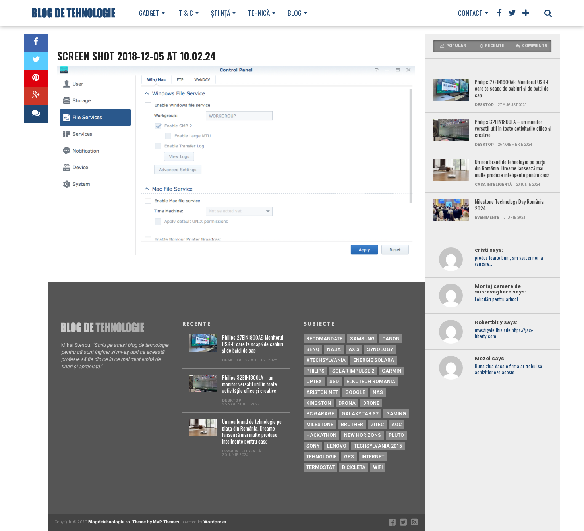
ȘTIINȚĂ (220, 13)
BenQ (312, 349)
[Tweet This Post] (36, 61)
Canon (391, 339)
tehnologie (321, 457)
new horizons (362, 435)
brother (352, 424)
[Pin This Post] (36, 78)
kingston (318, 403)
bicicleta (353, 467)
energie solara (373, 360)
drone (371, 403)
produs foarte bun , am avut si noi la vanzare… (509, 261)
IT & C (185, 13)
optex (314, 381)
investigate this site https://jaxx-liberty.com (504, 333)
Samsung (362, 339)
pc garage (320, 414)
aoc (396, 424)
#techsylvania (326, 360)
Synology (380, 349)
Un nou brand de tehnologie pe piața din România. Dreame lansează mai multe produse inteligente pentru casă (512, 169)
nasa (334, 349)
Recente (494, 45)
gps (349, 457)
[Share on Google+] (36, 96)
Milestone (319, 424)
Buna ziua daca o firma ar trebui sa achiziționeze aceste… (508, 369)
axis (354, 349)
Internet (373, 457)
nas (378, 392)
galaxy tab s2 (360, 414)
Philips (315, 371)
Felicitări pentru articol (496, 299)
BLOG (295, 13)
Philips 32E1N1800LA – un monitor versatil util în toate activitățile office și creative (513, 129)
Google (355, 392)
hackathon (321, 435)
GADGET (149, 13)
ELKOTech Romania (370, 381)
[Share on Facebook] (36, 43)
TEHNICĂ (259, 13)
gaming (396, 414)
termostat (320, 467)
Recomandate (324, 339)
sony (312, 446)
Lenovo (336, 446)
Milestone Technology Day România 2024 (509, 205)
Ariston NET (322, 392)
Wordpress (214, 522)
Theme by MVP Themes (155, 522)
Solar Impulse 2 (353, 371)
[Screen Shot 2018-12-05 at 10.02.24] (236, 253)
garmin (391, 371)
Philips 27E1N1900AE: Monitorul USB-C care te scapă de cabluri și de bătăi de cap (512, 89)
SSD (334, 381)
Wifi (378, 467)
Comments (534, 45)
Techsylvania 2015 (378, 446)
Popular (456, 45)
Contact (470, 13)
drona (347, 403)
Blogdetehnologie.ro (109, 522)
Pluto (396, 435)
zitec (377, 424)
